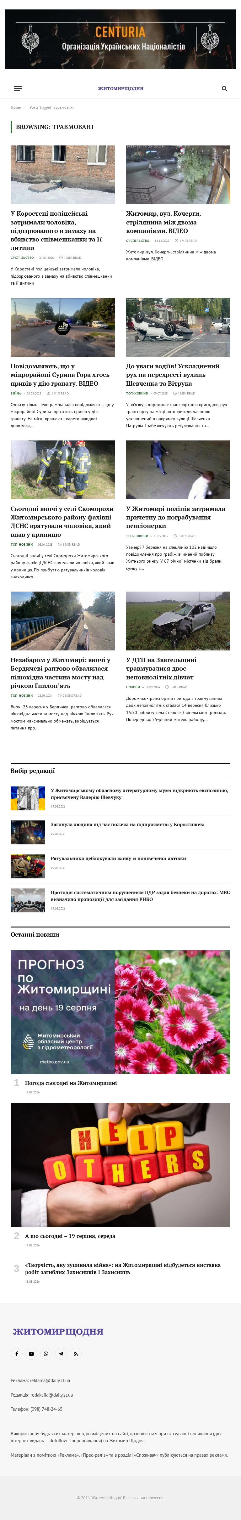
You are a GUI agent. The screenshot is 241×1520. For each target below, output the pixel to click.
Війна (16, 393)
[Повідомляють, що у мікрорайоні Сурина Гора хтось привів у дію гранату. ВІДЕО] (63, 327)
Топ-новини (137, 393)
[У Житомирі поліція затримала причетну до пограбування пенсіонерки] (178, 469)
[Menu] (18, 89)
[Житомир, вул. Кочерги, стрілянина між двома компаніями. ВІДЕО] (178, 174)
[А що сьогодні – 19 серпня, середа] (120, 1165)
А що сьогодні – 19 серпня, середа (70, 1235)
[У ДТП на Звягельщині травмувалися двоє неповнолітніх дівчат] (178, 621)
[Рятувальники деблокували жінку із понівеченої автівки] (28, 866)
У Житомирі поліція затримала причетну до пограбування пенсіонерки (175, 517)
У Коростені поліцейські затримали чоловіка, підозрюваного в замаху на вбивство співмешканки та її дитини (56, 230)
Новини (133, 687)
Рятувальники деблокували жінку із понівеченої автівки (118, 858)
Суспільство (22, 258)
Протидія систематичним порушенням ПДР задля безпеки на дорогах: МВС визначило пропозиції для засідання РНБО (140, 895)
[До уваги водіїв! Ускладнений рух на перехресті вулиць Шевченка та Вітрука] (178, 327)
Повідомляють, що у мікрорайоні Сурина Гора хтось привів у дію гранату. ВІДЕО (60, 374)
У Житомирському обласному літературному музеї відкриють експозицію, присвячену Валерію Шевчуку (139, 793)
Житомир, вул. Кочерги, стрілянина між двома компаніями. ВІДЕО (163, 222)
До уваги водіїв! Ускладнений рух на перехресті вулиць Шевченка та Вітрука (172, 374)
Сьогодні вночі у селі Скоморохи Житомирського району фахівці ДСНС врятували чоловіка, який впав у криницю (62, 521)
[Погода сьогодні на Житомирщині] (120, 1012)
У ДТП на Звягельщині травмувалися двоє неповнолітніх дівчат (161, 668)
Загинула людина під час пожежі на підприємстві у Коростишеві (128, 824)
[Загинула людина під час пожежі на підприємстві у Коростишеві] (28, 832)
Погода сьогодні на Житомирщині (71, 1082)
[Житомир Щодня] (120, 88)
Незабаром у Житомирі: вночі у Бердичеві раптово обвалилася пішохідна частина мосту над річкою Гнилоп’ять (60, 672)
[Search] (224, 89)
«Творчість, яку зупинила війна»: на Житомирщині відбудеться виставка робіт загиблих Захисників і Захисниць (123, 1268)
